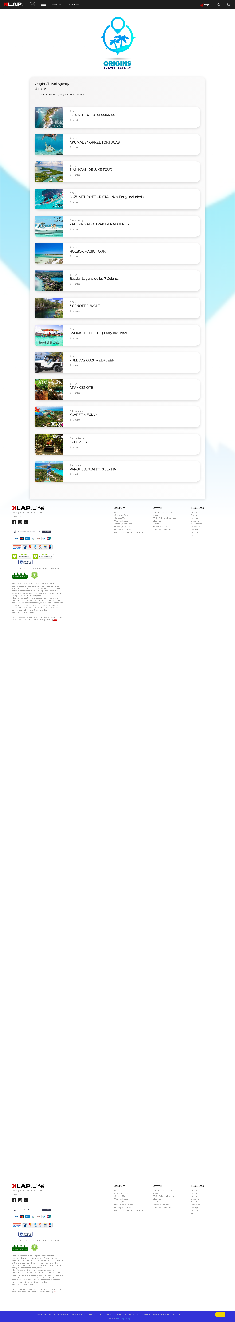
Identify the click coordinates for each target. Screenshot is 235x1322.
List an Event (73, 5)
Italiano (194, 518)
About (117, 512)
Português (196, 529)
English (194, 512)
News (155, 515)
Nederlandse (196, 523)
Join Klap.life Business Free (165, 512)
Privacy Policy (123, 1318)
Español (194, 515)
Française (195, 526)
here (55, 619)
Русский (195, 532)
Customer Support (123, 515)
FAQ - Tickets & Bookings (164, 518)
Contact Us (119, 518)
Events (156, 523)
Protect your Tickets (123, 526)
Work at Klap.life (121, 521)
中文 (193, 535)
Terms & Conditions (123, 523)
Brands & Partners (161, 526)
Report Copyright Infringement (129, 532)
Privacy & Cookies (122, 529)
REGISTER (56, 5)
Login (207, 4)
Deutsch (195, 521)
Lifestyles (157, 521)
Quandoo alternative (162, 529)
